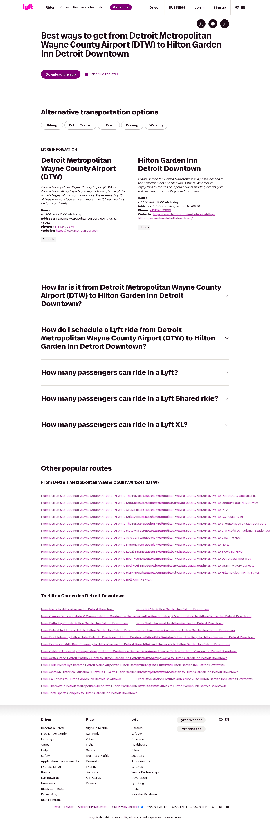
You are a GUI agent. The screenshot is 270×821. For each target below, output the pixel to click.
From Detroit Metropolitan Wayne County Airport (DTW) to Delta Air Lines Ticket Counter (105, 517)
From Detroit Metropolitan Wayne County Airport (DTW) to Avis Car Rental (94, 538)
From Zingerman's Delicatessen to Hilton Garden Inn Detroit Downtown (187, 672)
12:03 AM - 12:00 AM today (63, 215)
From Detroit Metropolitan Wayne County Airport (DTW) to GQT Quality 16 (189, 517)
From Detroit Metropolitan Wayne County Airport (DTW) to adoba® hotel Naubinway (197, 503)
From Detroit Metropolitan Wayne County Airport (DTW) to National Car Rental (97, 544)
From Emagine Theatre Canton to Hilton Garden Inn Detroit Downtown (186, 651)
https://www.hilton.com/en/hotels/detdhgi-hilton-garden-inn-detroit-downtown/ (176, 216)
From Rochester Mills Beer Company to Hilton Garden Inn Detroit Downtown (95, 644)
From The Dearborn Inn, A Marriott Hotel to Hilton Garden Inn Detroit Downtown (193, 616)
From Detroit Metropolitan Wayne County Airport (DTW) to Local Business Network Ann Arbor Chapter (114, 551)
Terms (56, 807)
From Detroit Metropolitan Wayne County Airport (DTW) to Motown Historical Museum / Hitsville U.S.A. (114, 531)
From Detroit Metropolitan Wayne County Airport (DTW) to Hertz (182, 544)
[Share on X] (201, 23)
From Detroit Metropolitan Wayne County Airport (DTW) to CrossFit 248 (92, 510)
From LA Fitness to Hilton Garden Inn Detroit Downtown (81, 679)
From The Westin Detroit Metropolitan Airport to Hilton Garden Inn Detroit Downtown (102, 686)
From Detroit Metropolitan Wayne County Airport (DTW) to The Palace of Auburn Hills (103, 524)
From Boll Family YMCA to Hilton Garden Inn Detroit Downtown (181, 658)
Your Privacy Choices (125, 807)
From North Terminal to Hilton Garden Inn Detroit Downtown (179, 623)
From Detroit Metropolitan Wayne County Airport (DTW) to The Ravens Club (95, 496)
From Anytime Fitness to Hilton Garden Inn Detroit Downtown (180, 665)
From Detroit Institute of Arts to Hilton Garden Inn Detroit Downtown (90, 630)
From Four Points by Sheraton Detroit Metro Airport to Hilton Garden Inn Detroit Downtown (107, 665)
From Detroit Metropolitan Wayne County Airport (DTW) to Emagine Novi (188, 538)
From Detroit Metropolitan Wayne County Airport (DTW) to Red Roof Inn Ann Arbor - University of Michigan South (123, 565)
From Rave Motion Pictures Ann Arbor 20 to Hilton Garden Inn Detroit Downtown (194, 679)
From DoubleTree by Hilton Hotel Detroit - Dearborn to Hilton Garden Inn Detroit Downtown (107, 637)
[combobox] (240, 7)
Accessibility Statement (92, 807)
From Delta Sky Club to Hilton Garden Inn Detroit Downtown (84, 623)
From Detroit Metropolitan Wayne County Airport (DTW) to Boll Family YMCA (96, 579)
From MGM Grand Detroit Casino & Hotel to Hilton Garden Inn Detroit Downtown (98, 658)
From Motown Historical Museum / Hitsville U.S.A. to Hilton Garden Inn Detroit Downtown (105, 672)
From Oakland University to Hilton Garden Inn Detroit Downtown (183, 644)
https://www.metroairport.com (77, 231)
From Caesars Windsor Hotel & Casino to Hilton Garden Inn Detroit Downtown (97, 616)
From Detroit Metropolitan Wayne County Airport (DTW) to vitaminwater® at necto (195, 565)
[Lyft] (28, 7)
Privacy (68, 807)
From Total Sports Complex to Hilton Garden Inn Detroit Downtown (89, 693)
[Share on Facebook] (212, 23)
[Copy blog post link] (224, 23)
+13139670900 (160, 210)
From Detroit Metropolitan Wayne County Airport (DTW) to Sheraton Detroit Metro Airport (201, 524)
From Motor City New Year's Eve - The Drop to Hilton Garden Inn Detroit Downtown (195, 637)
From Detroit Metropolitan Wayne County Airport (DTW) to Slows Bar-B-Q (189, 551)
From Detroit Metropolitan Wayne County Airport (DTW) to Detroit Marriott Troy (193, 558)
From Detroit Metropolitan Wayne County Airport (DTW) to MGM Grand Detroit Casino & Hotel (108, 572)
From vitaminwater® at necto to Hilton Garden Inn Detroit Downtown (185, 630)
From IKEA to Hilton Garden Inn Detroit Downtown (172, 609)
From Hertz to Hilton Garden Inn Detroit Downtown (77, 609)
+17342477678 (63, 226)
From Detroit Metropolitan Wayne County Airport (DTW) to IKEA (182, 510)
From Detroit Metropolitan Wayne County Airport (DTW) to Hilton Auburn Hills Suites (198, 572)
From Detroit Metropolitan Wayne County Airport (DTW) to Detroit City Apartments (196, 496)
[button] (135, 295)
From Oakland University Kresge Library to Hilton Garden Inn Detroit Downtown (98, 651)
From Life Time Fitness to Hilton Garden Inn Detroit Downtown (181, 686)
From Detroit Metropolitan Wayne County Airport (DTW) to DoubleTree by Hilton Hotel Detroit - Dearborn (117, 503)
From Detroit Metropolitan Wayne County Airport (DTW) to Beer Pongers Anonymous (102, 558)
